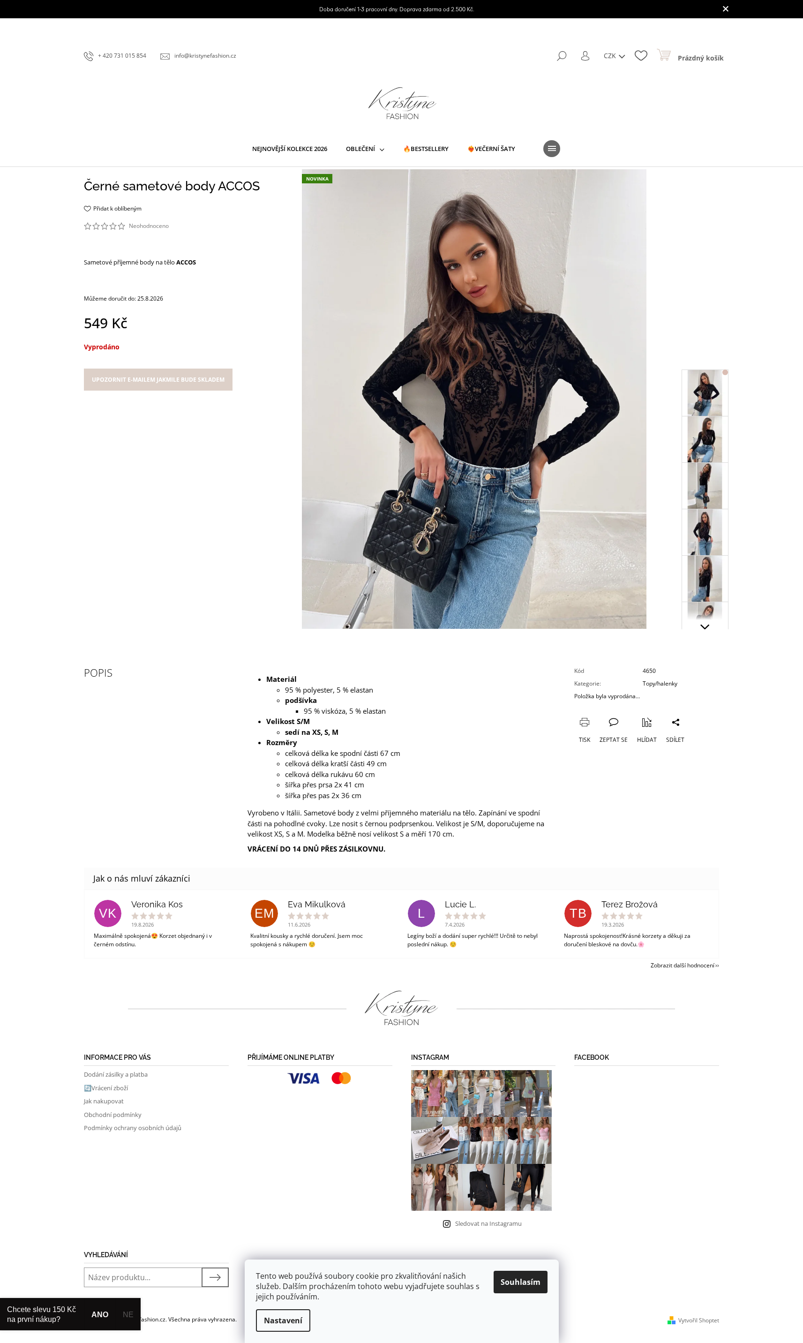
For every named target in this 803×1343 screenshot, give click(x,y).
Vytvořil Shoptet (698, 1320)
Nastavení (283, 1320)
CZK (611, 55)
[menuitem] (290, 148)
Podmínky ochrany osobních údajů (132, 1128)
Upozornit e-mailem (158, 380)
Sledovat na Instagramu (488, 1223)
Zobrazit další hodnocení (682, 965)
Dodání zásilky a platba (116, 1074)
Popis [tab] (98, 672)
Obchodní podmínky (113, 1114)
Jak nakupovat (104, 1101)
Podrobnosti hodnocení (203, 226)
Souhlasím (520, 1282)
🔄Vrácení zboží (106, 1088)
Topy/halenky (660, 683)
